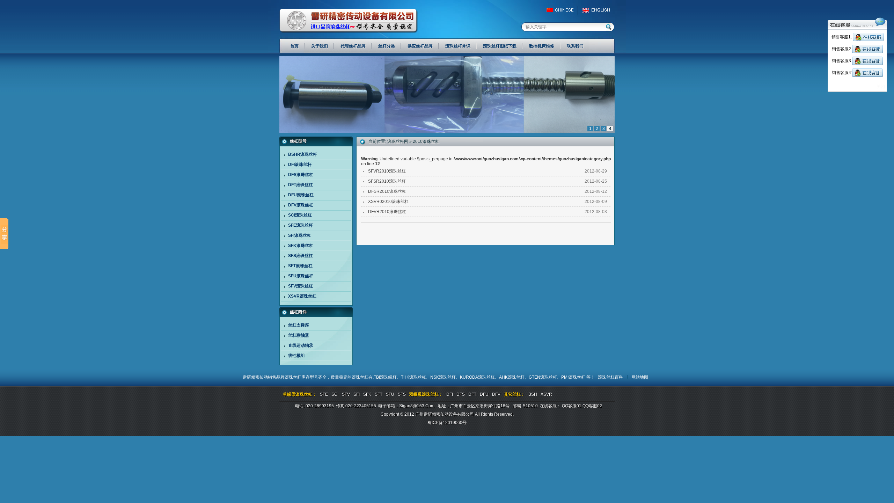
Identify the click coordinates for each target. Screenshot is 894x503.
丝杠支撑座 (298, 325)
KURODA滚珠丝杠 (477, 377)
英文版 (598, 10)
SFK (367, 394)
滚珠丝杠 (360, 377)
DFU (484, 394)
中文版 (563, 10)
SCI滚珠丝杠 (300, 215)
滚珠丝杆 (293, 377)
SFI (356, 394)
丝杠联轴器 (298, 335)
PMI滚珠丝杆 (573, 377)
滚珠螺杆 (388, 377)
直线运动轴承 (300, 345)
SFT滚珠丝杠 (300, 265)
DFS (460, 394)
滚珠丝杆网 (397, 141)
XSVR (546, 394)
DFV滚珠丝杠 (300, 205)
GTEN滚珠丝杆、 (545, 377)
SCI (334, 394)
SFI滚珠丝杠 (299, 235)
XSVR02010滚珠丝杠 (388, 201)
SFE (324, 394)
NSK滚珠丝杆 (443, 377)
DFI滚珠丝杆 (300, 164)
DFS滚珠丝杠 (300, 174)
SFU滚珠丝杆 (300, 276)
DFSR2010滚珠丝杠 (387, 191)
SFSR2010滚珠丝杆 (387, 181)
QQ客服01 (571, 405)
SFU (390, 394)
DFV (496, 394)
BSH (532, 394)
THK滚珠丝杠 (413, 377)
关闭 (881, 86)
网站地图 (639, 377)
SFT (378, 394)
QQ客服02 (592, 405)
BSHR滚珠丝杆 (302, 154)
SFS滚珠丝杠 (300, 255)
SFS (402, 394)
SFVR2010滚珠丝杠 (387, 171)
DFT (472, 394)
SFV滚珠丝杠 (300, 286)
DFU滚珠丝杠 (301, 194)
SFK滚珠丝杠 (300, 245)
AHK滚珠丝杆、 (514, 377)
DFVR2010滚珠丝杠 (387, 211)
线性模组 (296, 355)
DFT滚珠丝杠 (300, 184)
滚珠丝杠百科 (610, 377)
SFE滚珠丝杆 (300, 225)
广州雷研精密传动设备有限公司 (348, 21)
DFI (449, 394)
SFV (346, 394)
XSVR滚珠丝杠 (302, 296)
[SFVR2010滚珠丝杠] (447, 131)
